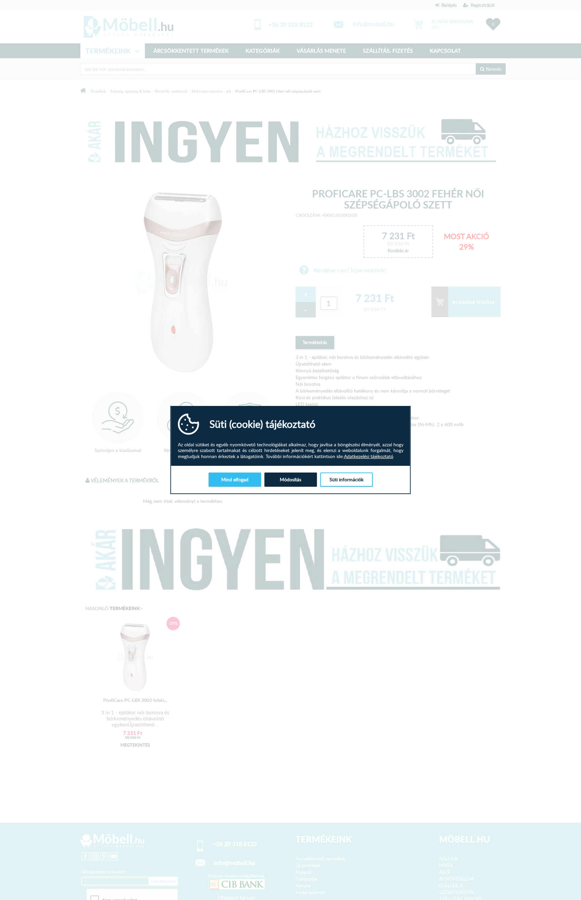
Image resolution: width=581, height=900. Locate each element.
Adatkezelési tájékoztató (368, 456)
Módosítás (290, 480)
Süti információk (346, 480)
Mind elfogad (234, 480)
